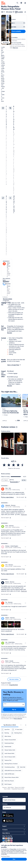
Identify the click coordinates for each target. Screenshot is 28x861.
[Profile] (25, 3)
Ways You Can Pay (7, 836)
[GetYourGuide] (3, 3)
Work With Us (6, 833)
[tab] (9, 725)
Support (4, 826)
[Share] (25, 12)
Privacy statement (18, 718)
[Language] (21, 3)
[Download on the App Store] (8, 821)
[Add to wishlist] (19, 395)
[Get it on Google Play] (8, 816)
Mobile (4, 812)
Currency (5, 804)
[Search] (17, 3)
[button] (6, 12)
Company (4, 829)
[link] (11, 408)
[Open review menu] (25, 489)
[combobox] (15, 482)
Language (5, 796)
